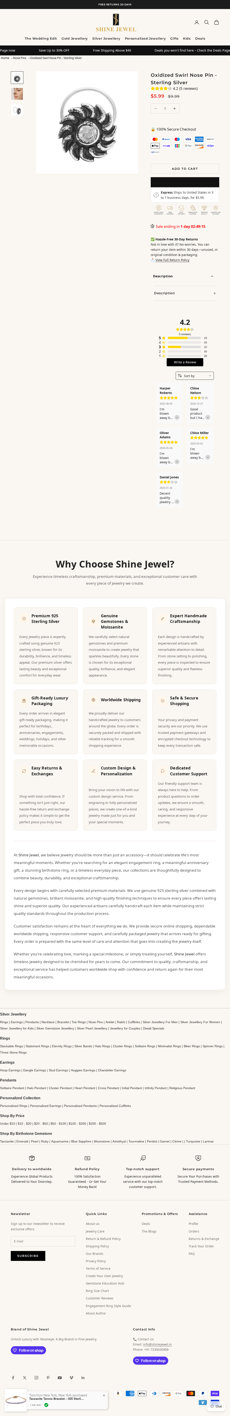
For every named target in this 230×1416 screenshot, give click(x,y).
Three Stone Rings (13, 1052)
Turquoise (193, 1141)
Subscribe (28, 1256)
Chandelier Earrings (112, 1070)
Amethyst (119, 1141)
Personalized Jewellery (145, 38)
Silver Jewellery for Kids (17, 1028)
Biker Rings (192, 1046)
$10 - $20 (24, 1123)
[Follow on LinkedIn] (83, 1377)
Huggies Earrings (83, 1070)
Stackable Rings (11, 1046)
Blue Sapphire (81, 1141)
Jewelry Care (95, 1231)
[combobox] (195, 376)
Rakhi (121, 1022)
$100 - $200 (77, 1123)
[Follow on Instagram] (36, 1377)
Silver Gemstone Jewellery (55, 1028)
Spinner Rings (213, 1046)
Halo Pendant (36, 1088)
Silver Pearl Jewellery (92, 1028)
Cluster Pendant (60, 1088)
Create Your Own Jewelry (104, 1276)
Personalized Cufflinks (115, 1106)
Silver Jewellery (106, 38)
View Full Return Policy (172, 260)
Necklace (48, 1022)
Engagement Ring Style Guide (108, 1306)
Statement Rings (37, 1046)
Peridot (152, 1141)
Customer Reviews (99, 1298)
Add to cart (185, 168)
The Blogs (149, 1231)
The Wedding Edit (41, 38)
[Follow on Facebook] (13, 1377)
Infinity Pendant (156, 1088)
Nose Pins (19, 58)
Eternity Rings (62, 1046)
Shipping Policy (97, 1246)
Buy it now (185, 182)
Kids (187, 38)
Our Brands (94, 1253)
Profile (193, 1223)
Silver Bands (83, 1046)
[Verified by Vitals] (46, 1405)
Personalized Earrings (45, 1106)
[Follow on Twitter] (24, 1377)
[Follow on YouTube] (60, 1377)
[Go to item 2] (17, 94)
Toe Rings (79, 1022)
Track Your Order (201, 1246)
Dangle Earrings (34, 1070)
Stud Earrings (58, 1070)
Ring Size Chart (97, 1291)
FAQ (192, 1253)
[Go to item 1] (17, 77)
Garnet (165, 1141)
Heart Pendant (85, 1088)
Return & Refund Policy (103, 1239)
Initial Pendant (132, 1088)
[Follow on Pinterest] (48, 1377)
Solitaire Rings (145, 1046)
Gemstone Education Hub (105, 1283)
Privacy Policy (96, 1261)
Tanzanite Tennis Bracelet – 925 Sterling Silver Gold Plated (57, 1398)
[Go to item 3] (17, 110)
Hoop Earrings (10, 1070)
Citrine (176, 1141)
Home (5, 58)
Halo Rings (102, 1046)
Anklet (110, 1022)
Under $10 (7, 1123)
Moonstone (102, 1141)
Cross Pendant (108, 1088)
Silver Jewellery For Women (200, 1022)
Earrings (17, 1022)
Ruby (45, 1141)
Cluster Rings (122, 1046)
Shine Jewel (28, 854)
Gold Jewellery (75, 38)
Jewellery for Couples (125, 1028)
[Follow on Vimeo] (71, 1377)
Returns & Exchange (204, 1239)
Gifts (174, 38)
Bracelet (63, 1022)
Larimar (208, 1141)
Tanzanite (7, 1141)
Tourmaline (136, 1141)
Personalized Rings (13, 1106)
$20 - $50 (41, 1123)
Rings (4, 1022)
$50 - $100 (58, 1123)
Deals (200, 38)
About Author (96, 1313)
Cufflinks (134, 1022)
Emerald (22, 1141)
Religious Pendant (182, 1088)
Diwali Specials (153, 1028)
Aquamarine (60, 1141)
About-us (93, 1223)
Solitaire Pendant (12, 1088)
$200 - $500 (97, 1123)
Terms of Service (98, 1268)
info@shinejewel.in (157, 1344)
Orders (194, 1231)
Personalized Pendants (80, 1106)
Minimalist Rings (169, 1046)
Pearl (34, 1141)
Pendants (32, 1022)
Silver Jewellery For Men (160, 1022)
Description (163, 276)
